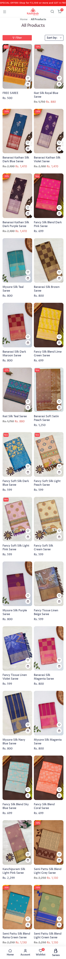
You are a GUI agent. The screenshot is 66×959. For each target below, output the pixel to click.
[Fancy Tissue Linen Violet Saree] (17, 648)
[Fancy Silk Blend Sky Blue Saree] (17, 778)
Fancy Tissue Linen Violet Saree (15, 677)
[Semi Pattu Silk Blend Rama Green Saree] (17, 907)
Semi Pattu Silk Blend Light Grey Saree (47, 871)
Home (24, 19)
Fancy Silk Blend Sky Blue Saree (16, 806)
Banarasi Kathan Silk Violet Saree (47, 159)
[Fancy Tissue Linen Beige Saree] (48, 583)
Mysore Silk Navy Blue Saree (14, 741)
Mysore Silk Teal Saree (13, 289)
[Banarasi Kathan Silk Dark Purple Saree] (17, 195)
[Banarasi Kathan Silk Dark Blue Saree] (17, 131)
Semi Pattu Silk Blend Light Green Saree (47, 935)
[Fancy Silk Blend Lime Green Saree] (48, 325)
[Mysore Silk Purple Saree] (17, 583)
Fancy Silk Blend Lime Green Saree (48, 353)
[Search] (52, 11)
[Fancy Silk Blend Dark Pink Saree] (48, 195)
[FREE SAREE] (17, 66)
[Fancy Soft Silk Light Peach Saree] (48, 454)
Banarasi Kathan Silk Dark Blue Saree (16, 159)
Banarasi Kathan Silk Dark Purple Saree (16, 224)
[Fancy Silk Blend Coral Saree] (48, 778)
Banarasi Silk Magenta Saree (44, 677)
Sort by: (52, 38)
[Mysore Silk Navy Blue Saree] (17, 713)
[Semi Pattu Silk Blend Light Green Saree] (48, 907)
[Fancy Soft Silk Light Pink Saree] (17, 519)
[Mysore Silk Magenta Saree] (48, 713)
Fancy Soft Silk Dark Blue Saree (16, 483)
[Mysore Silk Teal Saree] (17, 260)
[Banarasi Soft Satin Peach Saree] (48, 390)
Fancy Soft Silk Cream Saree (43, 547)
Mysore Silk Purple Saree (15, 612)
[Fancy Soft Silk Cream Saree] (48, 519)
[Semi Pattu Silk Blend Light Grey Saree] (48, 842)
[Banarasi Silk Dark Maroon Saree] (17, 325)
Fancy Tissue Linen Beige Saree (46, 612)
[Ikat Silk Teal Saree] (17, 390)
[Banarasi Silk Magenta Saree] (48, 648)
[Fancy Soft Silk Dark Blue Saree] (17, 454)
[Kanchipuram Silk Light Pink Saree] (17, 842)
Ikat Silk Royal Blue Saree (46, 95)
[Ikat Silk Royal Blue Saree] (48, 66)
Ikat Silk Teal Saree (15, 416)
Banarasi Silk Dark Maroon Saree (14, 353)
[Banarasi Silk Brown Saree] (48, 260)
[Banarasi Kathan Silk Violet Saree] (48, 131)
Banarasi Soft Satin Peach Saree (46, 418)
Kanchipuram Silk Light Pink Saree (14, 871)
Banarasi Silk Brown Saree (47, 289)
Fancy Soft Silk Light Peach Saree (47, 483)
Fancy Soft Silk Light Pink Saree (16, 547)
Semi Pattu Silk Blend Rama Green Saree (16, 935)
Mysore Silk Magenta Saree (48, 741)
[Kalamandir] (33, 11)
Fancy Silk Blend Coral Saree (44, 806)
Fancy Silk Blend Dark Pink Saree (48, 224)
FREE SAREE (10, 93)
